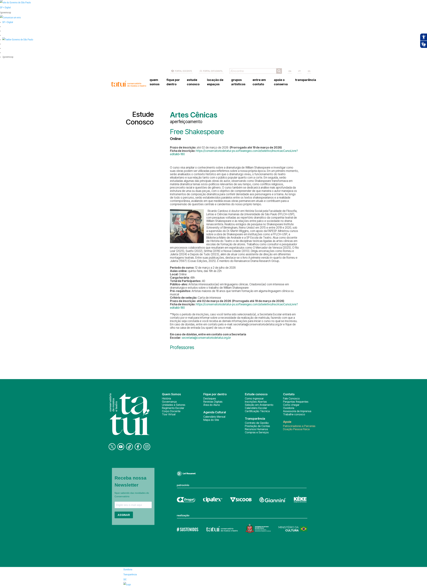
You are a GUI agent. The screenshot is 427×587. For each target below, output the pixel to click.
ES (309, 71)
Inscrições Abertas (256, 401)
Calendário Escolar (256, 408)
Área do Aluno (211, 404)
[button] (17, 39)
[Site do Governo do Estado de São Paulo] (15, 2)
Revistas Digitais (213, 401)
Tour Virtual (168, 414)
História (166, 398)
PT (299, 71)
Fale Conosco (291, 398)
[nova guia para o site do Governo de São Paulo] (10, 17)
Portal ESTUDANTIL (213, 71)
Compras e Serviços (257, 432)
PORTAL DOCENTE (183, 71)
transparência (305, 80)
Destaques (209, 398)
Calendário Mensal (214, 416)
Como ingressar (254, 398)
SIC (125, 579)
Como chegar (291, 404)
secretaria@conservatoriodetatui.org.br (206, 337)
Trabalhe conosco (294, 414)
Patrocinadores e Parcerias (299, 426)
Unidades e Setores (173, 404)
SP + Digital (5, 7)
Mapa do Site (211, 419)
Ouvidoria (288, 408)
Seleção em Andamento (259, 404)
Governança (169, 401)
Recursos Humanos (256, 429)
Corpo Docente (171, 411)
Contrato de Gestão (257, 422)
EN (290, 71)
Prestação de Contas (257, 426)
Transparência (130, 574)
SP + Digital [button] (7, 22)
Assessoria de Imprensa (297, 411)
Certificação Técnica (257, 411)
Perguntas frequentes (295, 401)
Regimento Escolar (173, 408)
